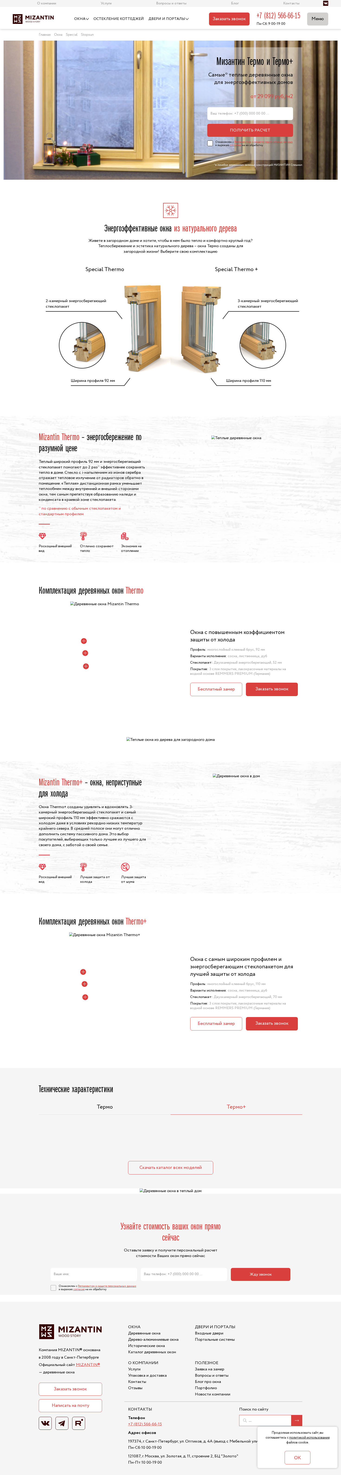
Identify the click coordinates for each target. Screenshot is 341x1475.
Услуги (134, 1369)
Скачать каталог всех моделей (170, 1167)
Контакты (137, 1382)
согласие (235, 145)
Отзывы (135, 1388)
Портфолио (206, 1388)
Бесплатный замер (216, 689)
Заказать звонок (229, 19)
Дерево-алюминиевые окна (153, 1340)
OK (297, 1457)
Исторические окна (146, 1346)
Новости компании (212, 1394)
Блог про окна (208, 1382)
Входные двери (209, 1333)
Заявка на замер (209, 1369)
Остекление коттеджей (118, 19)
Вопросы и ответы (211, 1376)
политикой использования (309, 1437)
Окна (79, 19)
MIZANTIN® (88, 1365)
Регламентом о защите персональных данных (264, 142)
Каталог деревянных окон (152, 1352)
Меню (318, 19)
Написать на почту (70, 1405)
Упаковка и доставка (147, 1376)
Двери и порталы (166, 19)
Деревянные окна (144, 1333)
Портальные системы (215, 1340)
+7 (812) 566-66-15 (278, 16)
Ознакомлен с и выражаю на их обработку (254, 144)
